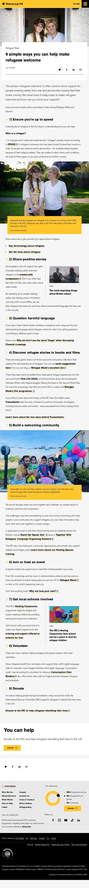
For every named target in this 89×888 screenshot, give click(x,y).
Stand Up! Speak (32, 534)
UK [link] (27, 838)
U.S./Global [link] (19, 838)
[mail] (80, 70)
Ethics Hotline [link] (25, 803)
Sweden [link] (42, 838)
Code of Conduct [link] (26, 800)
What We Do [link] (7, 800)
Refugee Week (12, 47)
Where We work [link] (9, 796)
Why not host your (42, 591)
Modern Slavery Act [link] (42, 844)
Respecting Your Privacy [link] (60, 844)
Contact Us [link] (24, 796)
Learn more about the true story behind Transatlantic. (35, 417)
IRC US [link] (30, 844)
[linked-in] (73, 70)
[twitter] (60, 70)
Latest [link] (4, 807)
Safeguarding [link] (25, 807)
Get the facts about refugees (24, 251)
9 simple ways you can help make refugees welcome (37, 57)
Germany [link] (33, 838)
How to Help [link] (7, 803)
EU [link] (48, 838)
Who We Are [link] (7, 792)
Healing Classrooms (26, 606)
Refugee (68, 580)
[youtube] (65, 820)
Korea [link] (53, 838)
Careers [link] (22, 792)
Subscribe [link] (26, 827)
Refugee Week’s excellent (47, 367)
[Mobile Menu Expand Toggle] (85, 4)
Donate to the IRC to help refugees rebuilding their (37, 710)
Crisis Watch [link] (10, 786)
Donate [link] (76, 4)
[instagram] (59, 820)
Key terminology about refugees (26, 245)
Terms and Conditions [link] (79, 844)
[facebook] (67, 70)
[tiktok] (72, 820)
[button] (72, 808)
